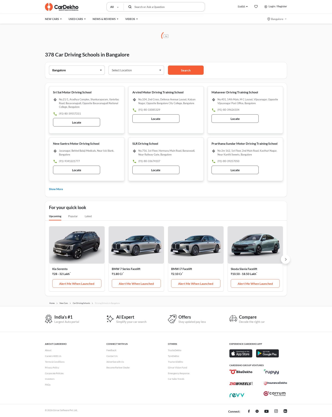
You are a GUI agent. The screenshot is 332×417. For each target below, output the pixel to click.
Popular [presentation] (73, 216)
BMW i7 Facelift (181, 269)
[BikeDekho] (240, 372)
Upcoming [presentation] (55, 216)
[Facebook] (249, 411)
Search (186, 70)
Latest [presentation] (88, 216)
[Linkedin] (285, 411)
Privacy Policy (52, 367)
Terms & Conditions (55, 361)
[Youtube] (266, 411)
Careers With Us (53, 356)
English (241, 6)
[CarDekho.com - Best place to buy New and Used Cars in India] (61, 7)
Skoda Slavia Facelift (244, 269)
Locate (76, 122)
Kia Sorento (60, 269)
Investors (49, 378)
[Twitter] (257, 411)
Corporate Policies (54, 373)
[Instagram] (276, 411)
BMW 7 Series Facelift (126, 269)
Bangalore (277, 19)
